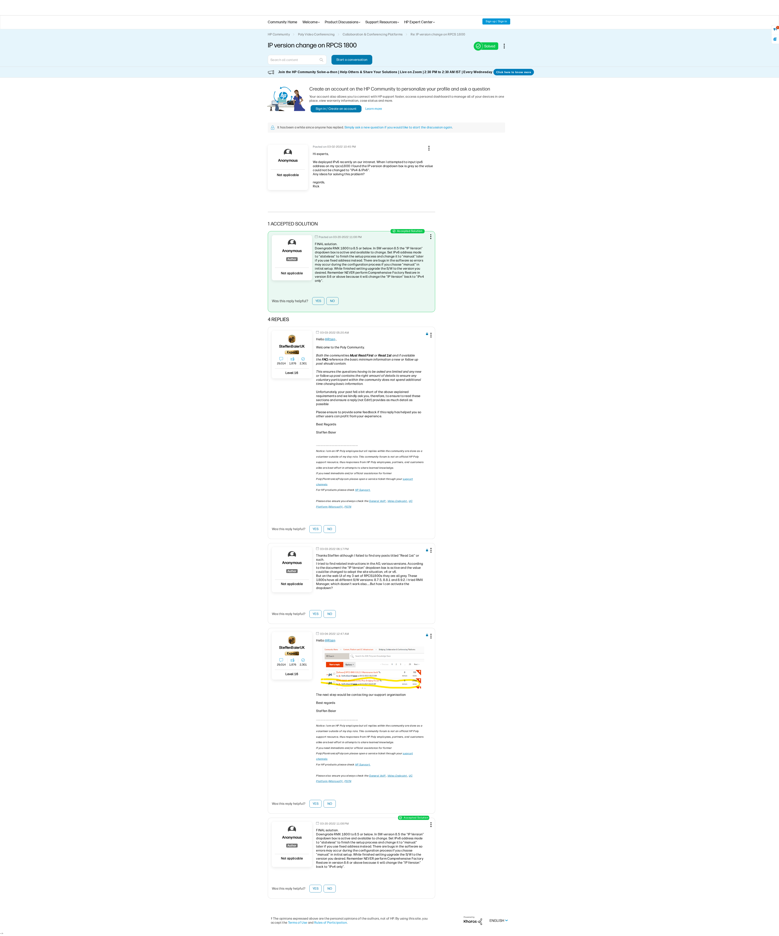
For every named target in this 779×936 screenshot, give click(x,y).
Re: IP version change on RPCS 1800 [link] (438, 34)
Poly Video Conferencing (316, 34)
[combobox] (297, 60)
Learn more (373, 109)
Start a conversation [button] (351, 60)
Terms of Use (297, 922)
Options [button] (506, 46)
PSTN (347, 506)
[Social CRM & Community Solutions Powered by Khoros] (473, 920)
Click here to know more (513, 72)
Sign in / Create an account (336, 109)
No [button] (332, 301)
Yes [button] (318, 301)
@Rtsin (330, 339)
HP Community (279, 34)
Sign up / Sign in (496, 21)
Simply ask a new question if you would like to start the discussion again (398, 127)
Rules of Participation (330, 922)
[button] (428, 147)
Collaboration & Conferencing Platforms (372, 34)
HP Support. (362, 489)
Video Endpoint (397, 501)
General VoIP (377, 501)
